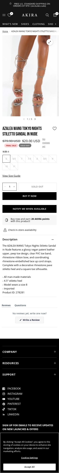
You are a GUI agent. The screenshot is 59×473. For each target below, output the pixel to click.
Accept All (29, 466)
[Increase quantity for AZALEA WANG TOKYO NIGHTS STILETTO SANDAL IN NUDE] (14, 186)
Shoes (25, 24)
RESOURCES (10, 363)
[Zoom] (50, 42)
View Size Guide (11, 175)
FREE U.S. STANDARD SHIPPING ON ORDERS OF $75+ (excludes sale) (31, 4)
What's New (10, 24)
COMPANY (9, 352)
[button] (46, 142)
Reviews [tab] (6, 306)
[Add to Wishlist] (55, 128)
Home (5, 31)
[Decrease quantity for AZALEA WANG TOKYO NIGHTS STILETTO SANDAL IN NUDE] (5, 186)
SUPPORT (9, 374)
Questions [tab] (20, 306)
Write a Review (31, 320)
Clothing (38, 24)
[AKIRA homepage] (29, 15)
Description (10, 239)
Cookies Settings (29, 457)
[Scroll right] (55, 24)
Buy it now (30, 196)
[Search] (47, 15)
